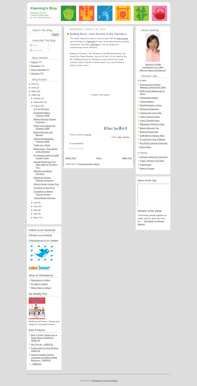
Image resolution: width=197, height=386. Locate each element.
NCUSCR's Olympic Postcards (153, 143)
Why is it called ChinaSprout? (153, 70)
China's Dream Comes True (46, 184)
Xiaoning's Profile (153, 64)
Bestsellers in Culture (40, 280)
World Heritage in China (151, 105)
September (39, 102)
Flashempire (145, 165)
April (36, 214)
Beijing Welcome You (149, 128)
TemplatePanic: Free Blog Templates (104, 381)
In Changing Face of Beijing (152, 139)
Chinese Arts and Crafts (151, 113)
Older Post (127, 158)
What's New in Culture (41, 288)
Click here (90, 41)
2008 (33, 95)
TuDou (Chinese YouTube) (152, 161)
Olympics (35, 73)
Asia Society (122, 38)
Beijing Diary (145, 147)
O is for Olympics (41, 109)
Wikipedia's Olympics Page (152, 124)
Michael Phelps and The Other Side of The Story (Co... (45, 165)
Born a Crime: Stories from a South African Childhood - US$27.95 (44, 338)
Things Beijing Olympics (44, 198)
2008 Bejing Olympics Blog (152, 136)
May (35, 210)
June (36, 206)
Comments (37, 50)
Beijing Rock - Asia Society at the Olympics (98, 33)
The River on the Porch (44, 188)
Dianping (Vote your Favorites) (154, 157)
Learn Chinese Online (150, 117)
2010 (33, 88)
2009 (33, 91)
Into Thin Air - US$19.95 (42, 344)
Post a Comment (76, 148)
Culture (34, 62)
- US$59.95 (36, 364)
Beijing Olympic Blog (149, 132)
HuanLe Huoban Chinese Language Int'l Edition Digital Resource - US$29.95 (44, 357)
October (37, 98)
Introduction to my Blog (153, 67)
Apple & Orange (147, 168)
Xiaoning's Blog (43, 8)
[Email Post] (129, 135)
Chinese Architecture (149, 109)
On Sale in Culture (39, 284)
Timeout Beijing (147, 102)
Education (35, 66)
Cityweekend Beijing (149, 98)
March (36, 217)
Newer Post (70, 158)
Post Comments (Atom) (88, 164)
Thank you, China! (42, 145)
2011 (33, 84)
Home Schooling (38, 70)
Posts (35, 45)
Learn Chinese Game (150, 120)
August (37, 106)
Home (99, 158)
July (35, 203)
